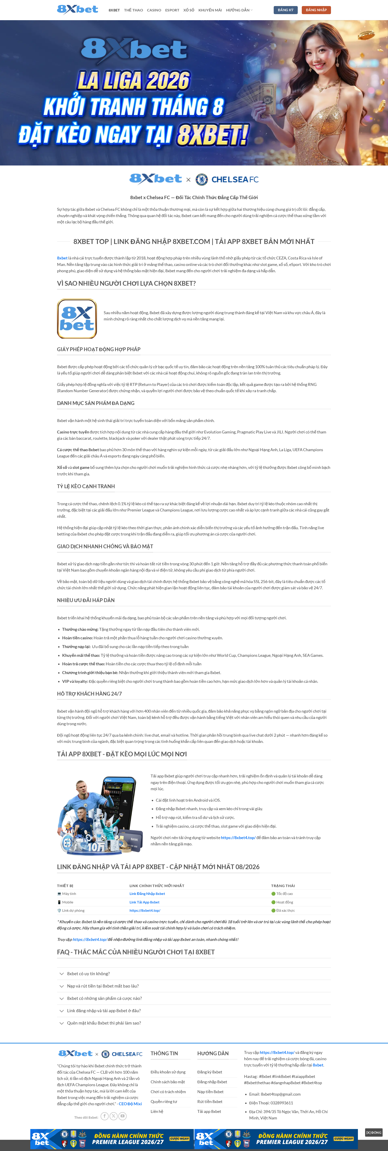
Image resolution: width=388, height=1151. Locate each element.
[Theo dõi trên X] (114, 1116)
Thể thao (133, 10)
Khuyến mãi (210, 10)
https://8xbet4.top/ (90, 939)
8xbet (114, 10)
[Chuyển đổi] (62, 974)
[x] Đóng (373, 1132)
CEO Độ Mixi (130, 1103)
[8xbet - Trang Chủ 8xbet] (79, 10)
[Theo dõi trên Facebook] (105, 1116)
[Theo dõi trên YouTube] (122, 1116)
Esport (172, 10)
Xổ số (188, 10)
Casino (154, 10)
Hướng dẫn (238, 10)
